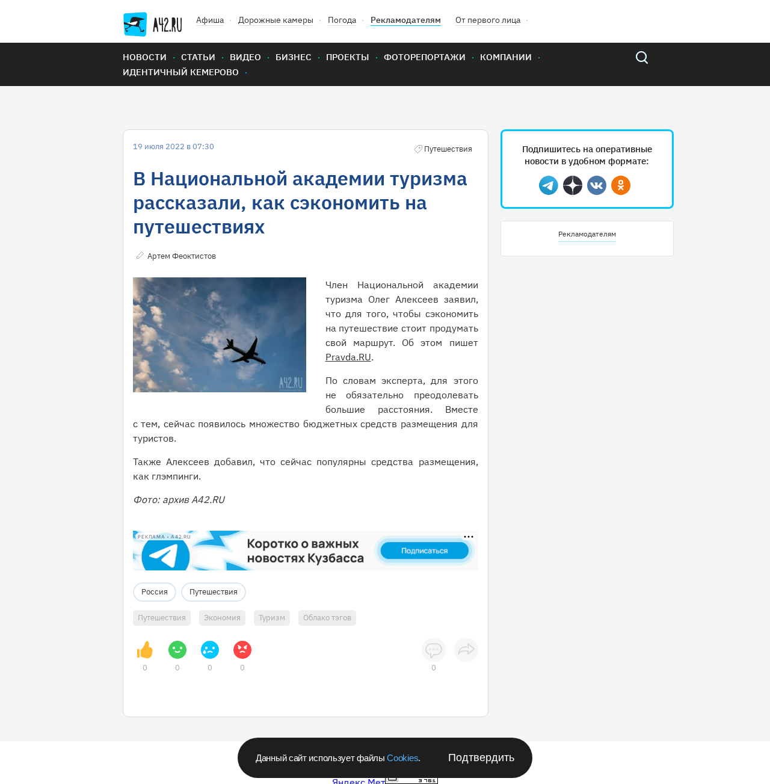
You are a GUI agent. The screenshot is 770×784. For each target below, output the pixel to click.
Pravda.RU (348, 357)
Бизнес (294, 57)
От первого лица (487, 19)
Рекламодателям (406, 19)
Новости (145, 57)
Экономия (222, 618)
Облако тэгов (327, 618)
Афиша (210, 19)
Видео (245, 57)
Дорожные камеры (275, 19)
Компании (506, 57)
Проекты (347, 57)
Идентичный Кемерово (181, 72)
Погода (342, 19)
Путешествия (213, 592)
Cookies (402, 758)
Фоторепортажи (425, 57)
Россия (154, 592)
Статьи (198, 57)
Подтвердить (481, 758)
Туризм (272, 618)
